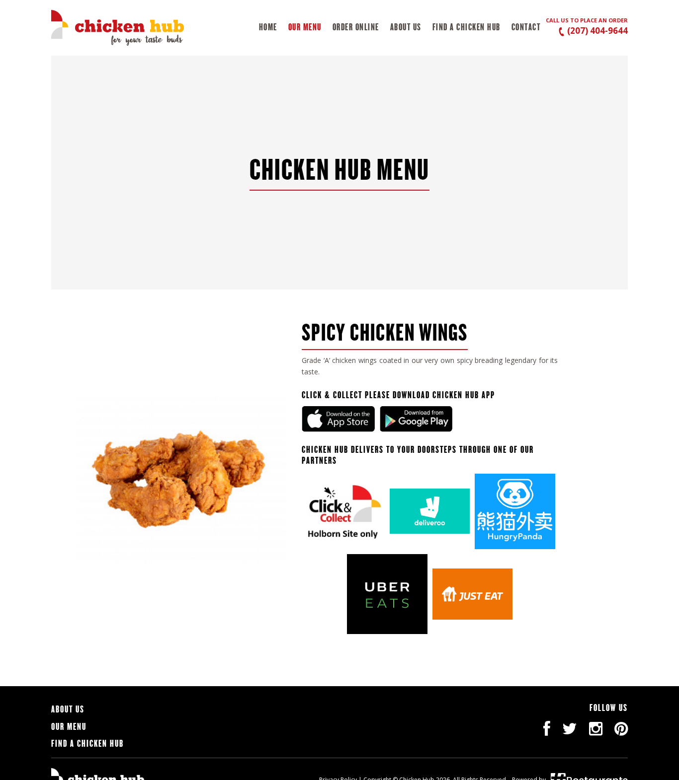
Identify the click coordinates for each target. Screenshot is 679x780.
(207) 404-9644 (596, 30)
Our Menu (305, 27)
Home (268, 27)
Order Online (356, 27)
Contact (526, 27)
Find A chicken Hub (466, 27)
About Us (406, 27)
